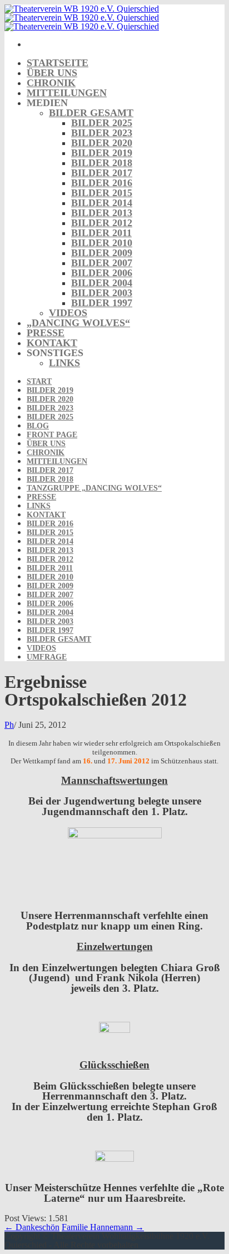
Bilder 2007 (101, 262)
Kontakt (52, 342)
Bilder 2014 (101, 202)
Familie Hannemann (103, 1227)
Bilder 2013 (101, 212)
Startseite (57, 62)
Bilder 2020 (101, 142)
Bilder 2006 (101, 272)
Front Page (52, 435)
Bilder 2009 (101, 252)
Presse (45, 332)
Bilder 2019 (101, 152)
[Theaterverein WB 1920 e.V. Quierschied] (81, 17)
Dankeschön (31, 1227)
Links (64, 362)
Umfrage (47, 657)
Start (39, 381)
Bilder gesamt (91, 112)
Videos (68, 312)
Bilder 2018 (101, 162)
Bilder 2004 (101, 282)
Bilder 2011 (101, 232)
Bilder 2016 (101, 182)
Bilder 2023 (101, 132)
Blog (38, 426)
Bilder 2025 (101, 122)
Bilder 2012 (101, 222)
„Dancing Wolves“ (78, 322)
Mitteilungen (67, 92)
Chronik (51, 82)
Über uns (52, 72)
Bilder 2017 (101, 172)
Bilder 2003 (101, 292)
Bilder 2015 (101, 192)
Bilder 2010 (101, 242)
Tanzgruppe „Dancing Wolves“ (94, 488)
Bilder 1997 (101, 302)
